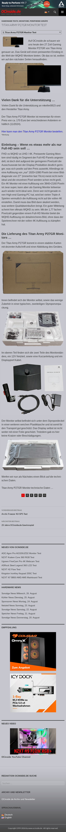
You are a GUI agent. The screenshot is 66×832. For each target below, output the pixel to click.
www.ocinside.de (35, 828)
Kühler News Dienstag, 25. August (18, 597)
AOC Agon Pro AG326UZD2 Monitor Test (21, 553)
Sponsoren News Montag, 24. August (20, 601)
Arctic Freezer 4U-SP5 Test (14, 512)
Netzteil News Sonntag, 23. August (18, 605)
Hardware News (11, 587)
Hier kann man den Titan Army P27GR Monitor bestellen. (32, 131)
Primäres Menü (62, 12)
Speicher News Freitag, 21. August (18, 613)
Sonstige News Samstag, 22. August (19, 609)
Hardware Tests (10, 21)
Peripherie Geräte (39, 21)
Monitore (24, 21)
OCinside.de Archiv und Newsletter (18, 799)
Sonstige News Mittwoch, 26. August (19, 593)
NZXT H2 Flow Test (11, 569)
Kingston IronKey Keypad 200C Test (19, 573)
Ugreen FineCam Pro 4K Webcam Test (20, 561)
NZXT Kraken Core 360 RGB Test (18, 557)
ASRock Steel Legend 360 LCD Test (19, 565)
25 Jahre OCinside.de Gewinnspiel (18, 523)
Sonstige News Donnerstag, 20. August (20, 617)
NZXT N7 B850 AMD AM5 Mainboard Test (22, 577)
